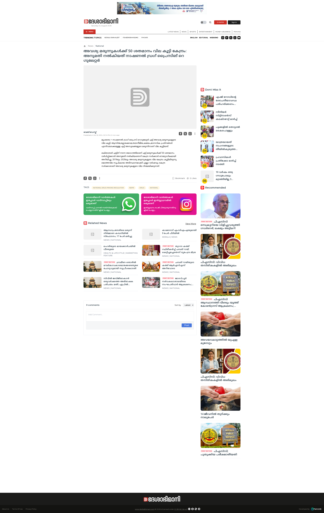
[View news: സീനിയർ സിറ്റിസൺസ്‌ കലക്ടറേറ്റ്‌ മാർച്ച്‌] (207, 116)
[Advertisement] (140, 365)
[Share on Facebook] (180, 133)
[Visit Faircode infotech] (316, 509)
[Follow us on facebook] (227, 38)
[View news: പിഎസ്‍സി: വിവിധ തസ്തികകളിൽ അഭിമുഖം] (220, 246)
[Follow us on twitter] (231, 38)
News (184, 32)
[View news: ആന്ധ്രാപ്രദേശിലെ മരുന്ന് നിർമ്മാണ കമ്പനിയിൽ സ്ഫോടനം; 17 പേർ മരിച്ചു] (93, 234)
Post (186, 325)
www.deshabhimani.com (144, 509)
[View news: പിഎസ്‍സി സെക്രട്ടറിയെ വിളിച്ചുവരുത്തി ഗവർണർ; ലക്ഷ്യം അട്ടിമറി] (220, 205)
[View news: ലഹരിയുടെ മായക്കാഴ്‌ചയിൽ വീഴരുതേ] (93, 250)
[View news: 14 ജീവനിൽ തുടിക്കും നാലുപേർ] (220, 398)
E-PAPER (220, 22)
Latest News (173, 32)
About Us (5, 509)
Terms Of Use (17, 509)
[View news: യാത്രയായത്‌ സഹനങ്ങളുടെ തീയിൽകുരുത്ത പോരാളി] (207, 146)
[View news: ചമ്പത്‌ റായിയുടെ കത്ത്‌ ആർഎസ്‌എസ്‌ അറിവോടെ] (151, 266)
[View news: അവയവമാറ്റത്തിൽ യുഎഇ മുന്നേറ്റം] (220, 324)
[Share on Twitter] (185, 133)
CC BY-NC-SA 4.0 (180, 509)
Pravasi (237, 32)
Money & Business (222, 32)
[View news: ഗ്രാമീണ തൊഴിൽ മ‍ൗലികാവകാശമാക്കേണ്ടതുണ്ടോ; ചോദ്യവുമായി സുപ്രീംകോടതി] (93, 266)
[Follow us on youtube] (239, 38)
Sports (193, 32)
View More (190, 224)
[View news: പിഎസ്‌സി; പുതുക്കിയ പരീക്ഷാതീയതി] (220, 435)
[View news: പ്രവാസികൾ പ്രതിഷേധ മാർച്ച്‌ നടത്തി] (207, 161)
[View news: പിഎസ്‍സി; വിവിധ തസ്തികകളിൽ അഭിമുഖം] (220, 361)
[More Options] (195, 133)
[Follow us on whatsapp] (235, 38)
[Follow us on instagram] (223, 38)
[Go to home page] (101, 21)
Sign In (234, 22)
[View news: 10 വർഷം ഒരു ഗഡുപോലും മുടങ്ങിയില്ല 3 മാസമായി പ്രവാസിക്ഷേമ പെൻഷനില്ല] (207, 176)
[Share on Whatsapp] (190, 133)
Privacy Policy (31, 509)
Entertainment (205, 32)
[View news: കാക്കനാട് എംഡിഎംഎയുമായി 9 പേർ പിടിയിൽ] (151, 234)
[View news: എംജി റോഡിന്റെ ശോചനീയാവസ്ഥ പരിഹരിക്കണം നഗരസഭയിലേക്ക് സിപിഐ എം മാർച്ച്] (207, 101)
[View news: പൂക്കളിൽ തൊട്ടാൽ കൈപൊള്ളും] (207, 131)
